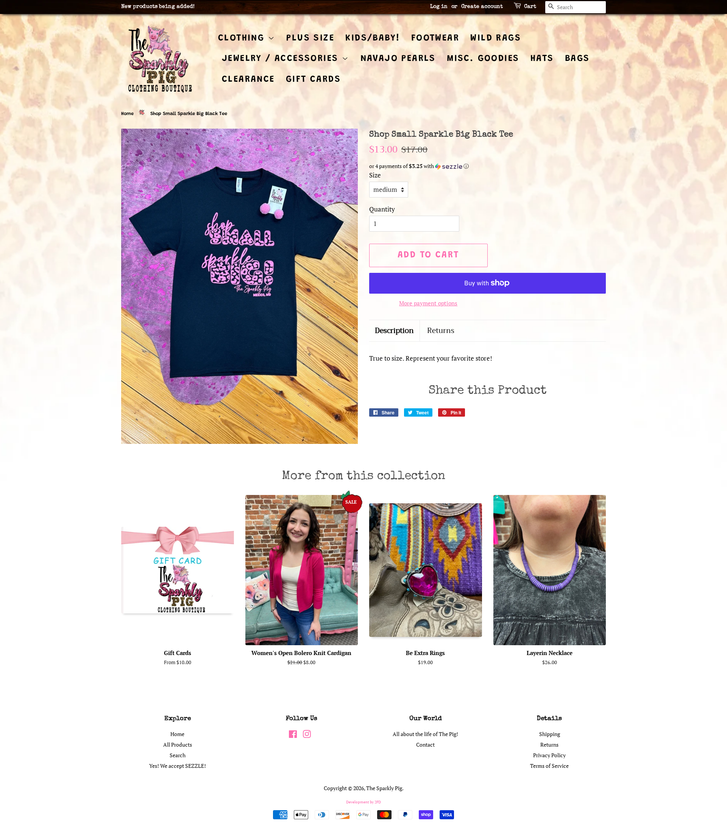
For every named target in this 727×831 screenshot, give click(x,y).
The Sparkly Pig (384, 788)
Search (178, 755)
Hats (542, 58)
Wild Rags (495, 38)
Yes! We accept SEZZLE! (177, 765)
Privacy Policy (549, 755)
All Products (177, 744)
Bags (577, 58)
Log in (439, 6)
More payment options (428, 303)
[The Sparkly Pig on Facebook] (293, 735)
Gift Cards (313, 79)
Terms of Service (549, 765)
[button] (487, 166)
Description (394, 331)
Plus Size (310, 38)
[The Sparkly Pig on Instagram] (307, 735)
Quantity (382, 209)
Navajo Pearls (398, 58)
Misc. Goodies (483, 58)
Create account (482, 6)
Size (375, 175)
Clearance (248, 79)
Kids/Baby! (372, 38)
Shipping (549, 734)
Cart (530, 6)
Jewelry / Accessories (282, 58)
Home (127, 114)
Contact (425, 744)
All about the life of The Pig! (425, 734)
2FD (377, 802)
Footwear (435, 38)
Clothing (243, 38)
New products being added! (158, 6)
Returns (440, 331)
